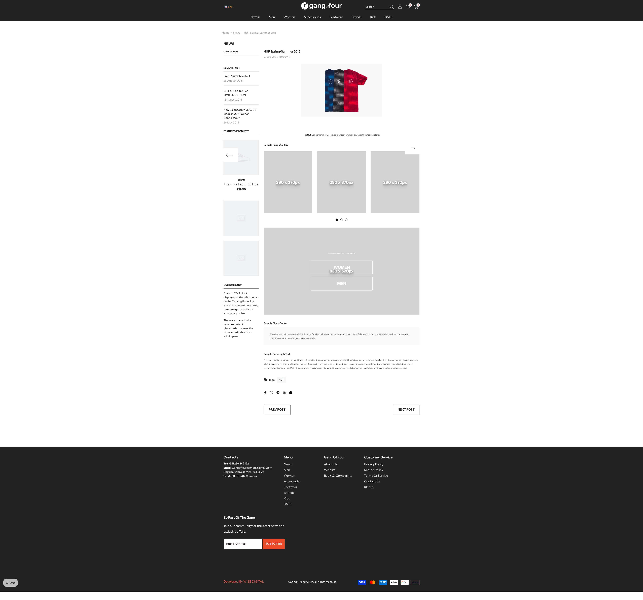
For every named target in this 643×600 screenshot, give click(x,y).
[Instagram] (325, 323)
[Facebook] (318, 323)
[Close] (360, 260)
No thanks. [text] (323, 331)
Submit (321, 308)
